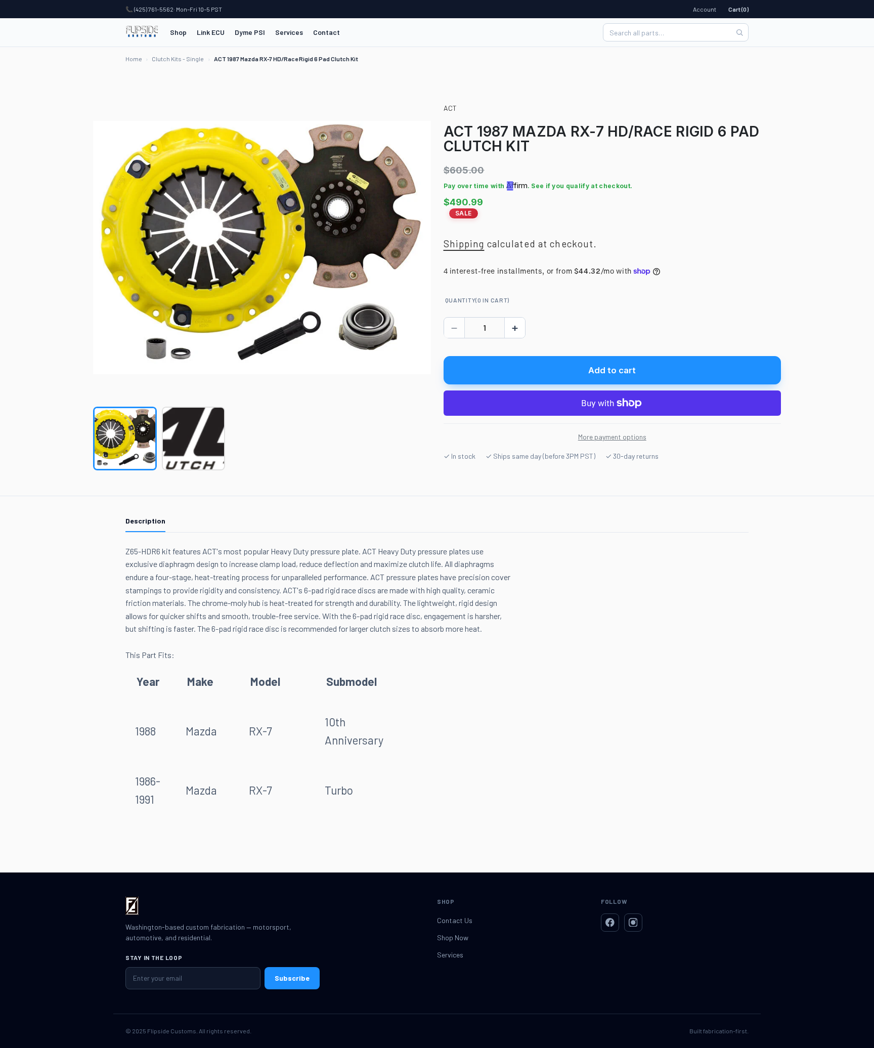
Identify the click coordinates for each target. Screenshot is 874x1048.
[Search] (739, 32)
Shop (178, 32)
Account (704, 9)
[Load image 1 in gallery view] (125, 438)
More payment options (612, 436)
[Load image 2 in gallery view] (194, 438)
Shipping (464, 243)
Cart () (738, 9)
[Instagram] (633, 922)
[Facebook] (610, 922)
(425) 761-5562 (153, 9)
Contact (326, 32)
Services (289, 32)
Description (145, 520)
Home (133, 58)
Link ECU (211, 32)
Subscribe (292, 978)
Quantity (477, 299)
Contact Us (454, 920)
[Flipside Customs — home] (141, 32)
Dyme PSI (250, 32)
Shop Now (452, 937)
